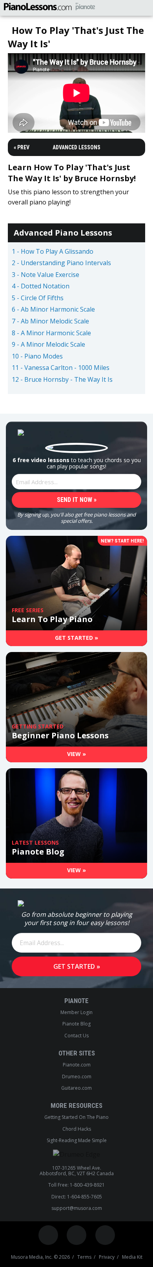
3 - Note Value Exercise (45, 275)
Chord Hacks (76, 1129)
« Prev (21, 147)
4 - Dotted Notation (40, 286)
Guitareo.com (76, 1088)
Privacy (107, 1257)
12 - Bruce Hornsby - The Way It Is (62, 379)
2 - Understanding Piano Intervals (61, 263)
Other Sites (76, 1053)
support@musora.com (76, 1208)
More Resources (76, 1105)
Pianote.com (77, 1065)
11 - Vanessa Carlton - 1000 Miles (60, 368)
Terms (84, 1257)
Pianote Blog (76, 1024)
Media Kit (132, 1257)
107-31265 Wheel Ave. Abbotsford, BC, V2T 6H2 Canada (77, 1171)
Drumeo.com (76, 1076)
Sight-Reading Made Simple (77, 1140)
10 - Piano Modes (37, 356)
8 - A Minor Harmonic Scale (51, 333)
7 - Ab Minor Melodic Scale (50, 321)
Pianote (76, 1001)
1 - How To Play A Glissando (52, 251)
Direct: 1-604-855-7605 (76, 1197)
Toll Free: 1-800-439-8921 (76, 1185)
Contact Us (76, 1035)
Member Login (76, 1012)
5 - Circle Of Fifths (38, 298)
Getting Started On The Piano (76, 1117)
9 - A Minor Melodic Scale (48, 344)
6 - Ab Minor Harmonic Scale (53, 309)
